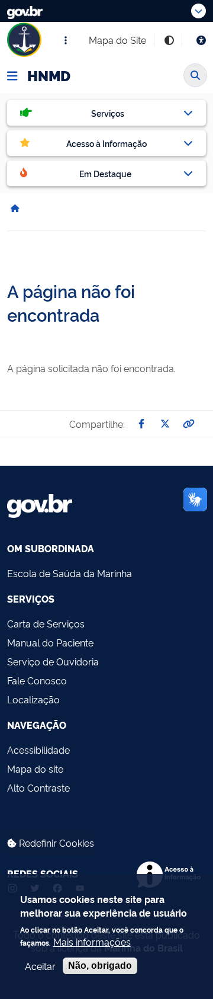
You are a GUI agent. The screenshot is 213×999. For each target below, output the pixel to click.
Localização (33, 699)
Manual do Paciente (50, 642)
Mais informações (92, 941)
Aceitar (40, 965)
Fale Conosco (37, 680)
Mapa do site (35, 768)
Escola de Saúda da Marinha (69, 572)
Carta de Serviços (46, 623)
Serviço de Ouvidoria (53, 661)
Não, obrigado (100, 965)
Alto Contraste (38, 787)
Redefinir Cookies (55, 842)
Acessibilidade (38, 749)
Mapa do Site (117, 39)
